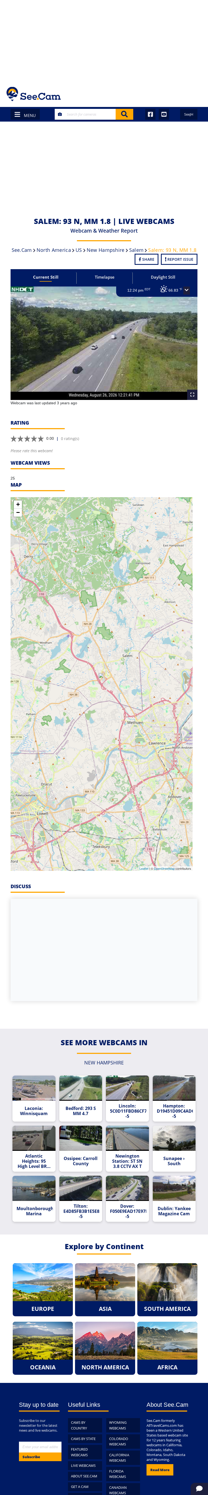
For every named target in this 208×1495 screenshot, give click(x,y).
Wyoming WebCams (117, 1425)
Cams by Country (79, 1425)
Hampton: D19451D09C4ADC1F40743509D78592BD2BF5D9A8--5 (175, 1111)
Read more (160, 1469)
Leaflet (143, 868)
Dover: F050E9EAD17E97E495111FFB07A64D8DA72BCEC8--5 (128, 1211)
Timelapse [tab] (105, 277)
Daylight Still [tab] (163, 277)
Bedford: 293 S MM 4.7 (81, 1111)
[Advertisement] (104, 41)
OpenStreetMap (164, 868)
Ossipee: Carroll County (81, 1161)
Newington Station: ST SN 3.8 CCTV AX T (127, 1161)
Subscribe (31, 1456)
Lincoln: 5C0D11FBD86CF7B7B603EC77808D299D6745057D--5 (128, 1111)
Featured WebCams (79, 1452)
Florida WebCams (117, 1474)
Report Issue (179, 259)
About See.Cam (84, 1476)
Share (147, 259)
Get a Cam (80, 1486)
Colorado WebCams (118, 1441)
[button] (186, 290)
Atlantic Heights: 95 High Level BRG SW (34, 1161)
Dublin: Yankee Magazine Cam (174, 1211)
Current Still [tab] (45, 277)
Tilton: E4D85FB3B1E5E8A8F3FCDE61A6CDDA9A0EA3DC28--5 (81, 1211)
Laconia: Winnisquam (34, 1111)
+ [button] (18, 504)
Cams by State (83, 1438)
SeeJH (188, 114)
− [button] (18, 512)
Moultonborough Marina (35, 1211)
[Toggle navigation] (194, 94)
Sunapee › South (174, 1161)
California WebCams (119, 1457)
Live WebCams (83, 1465)
